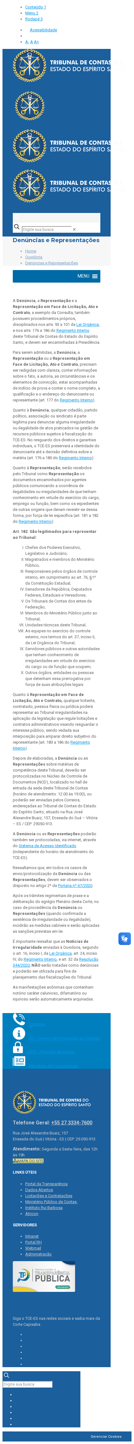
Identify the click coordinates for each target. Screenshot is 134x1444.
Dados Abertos (39, 1189)
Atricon (31, 1213)
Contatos (37, 1024)
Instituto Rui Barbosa (44, 1207)
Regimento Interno (72, 330)
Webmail (33, 1248)
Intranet (32, 1236)
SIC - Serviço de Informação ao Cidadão (64, 1038)
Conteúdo (35, 7)
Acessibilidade (43, 30)
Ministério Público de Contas (51, 1201)
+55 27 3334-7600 (71, 1123)
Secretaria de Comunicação (53, 1066)
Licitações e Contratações (48, 1195)
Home (30, 251)
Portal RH (33, 1242)
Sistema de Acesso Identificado (47, 845)
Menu (31, 13)
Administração (38, 1254)
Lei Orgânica (87, 324)
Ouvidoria (33, 257)
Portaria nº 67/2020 (75, 885)
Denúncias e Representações (51, 263)
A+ (36, 42)
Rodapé (34, 19)
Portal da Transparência (46, 1183)
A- (27, 42)
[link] (74, 229)
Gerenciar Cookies (106, 1437)
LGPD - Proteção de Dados (50, 1051)
